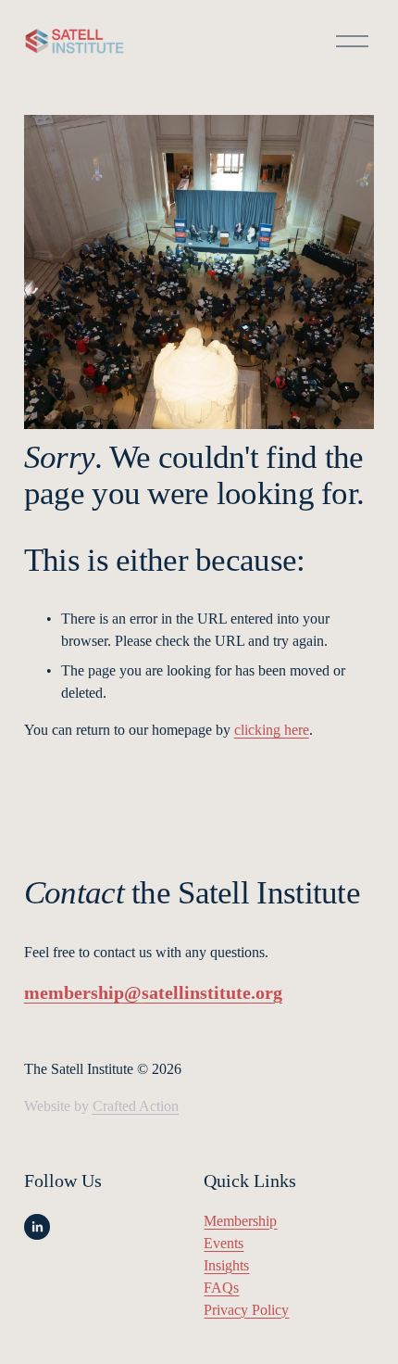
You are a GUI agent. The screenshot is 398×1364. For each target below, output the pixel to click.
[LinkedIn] (37, 1227)
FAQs (221, 1287)
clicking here (271, 730)
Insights (226, 1265)
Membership (240, 1221)
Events (223, 1243)
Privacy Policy (246, 1310)
